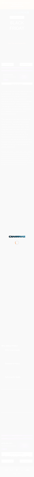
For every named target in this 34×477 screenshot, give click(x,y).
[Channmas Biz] (17, 237)
